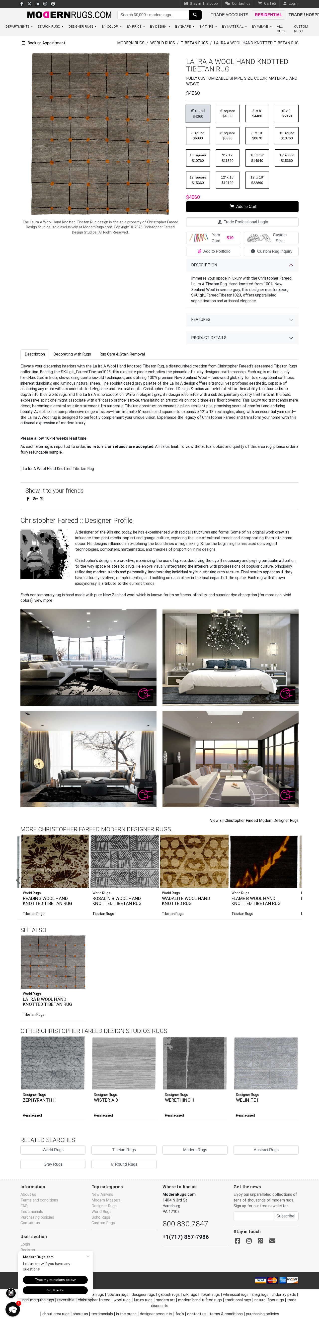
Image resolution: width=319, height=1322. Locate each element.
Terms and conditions (39, 1200)
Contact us (240, 3)
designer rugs (143, 1294)
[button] (166, 880)
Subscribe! (285, 1216)
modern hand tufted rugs (200, 1300)
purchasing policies (262, 1314)
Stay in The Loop (203, 3)
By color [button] (110, 26)
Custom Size (280, 238)
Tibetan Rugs (194, 43)
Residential (268, 15)
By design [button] (158, 26)
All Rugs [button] (281, 28)
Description (204, 265)
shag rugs (260, 1294)
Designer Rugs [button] (81, 26)
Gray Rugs (53, 1164)
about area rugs (56, 1314)
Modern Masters (106, 1200)
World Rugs (162, 43)
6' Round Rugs (124, 1164)
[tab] (34, 354)
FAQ (24, 1205)
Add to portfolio (74, 934)
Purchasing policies (37, 1217)
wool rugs (122, 1300)
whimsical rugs (235, 1294)
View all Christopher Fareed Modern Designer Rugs (254, 820)
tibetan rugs (117, 1294)
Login (25, 1244)
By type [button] (206, 26)
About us (28, 1194)
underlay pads (284, 1294)
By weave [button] (260, 26)
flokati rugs (210, 1294)
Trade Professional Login (245, 222)
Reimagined (32, 1115)
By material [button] (233, 26)
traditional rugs (238, 1300)
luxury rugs (143, 1300)
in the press (126, 1314)
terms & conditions (226, 1314)
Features (200, 319)
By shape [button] (183, 26)
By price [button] (134, 26)
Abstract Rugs (266, 1150)
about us (80, 1314)
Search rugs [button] (49, 26)
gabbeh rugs (169, 1294)
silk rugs (190, 1294)
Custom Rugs (301, 28)
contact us (196, 1314)
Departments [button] (17, 26)
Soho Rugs (100, 1217)
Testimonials (31, 1211)
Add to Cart (246, 206)
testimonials (102, 1314)
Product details (209, 337)
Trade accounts (229, 15)
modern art (165, 1300)
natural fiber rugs (269, 1300)
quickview (78, 983)
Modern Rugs (131, 43)
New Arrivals (102, 1194)
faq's (179, 1314)
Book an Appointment (45, 43)
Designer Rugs (34, 1095)
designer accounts (156, 1314)
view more (43, 600)
